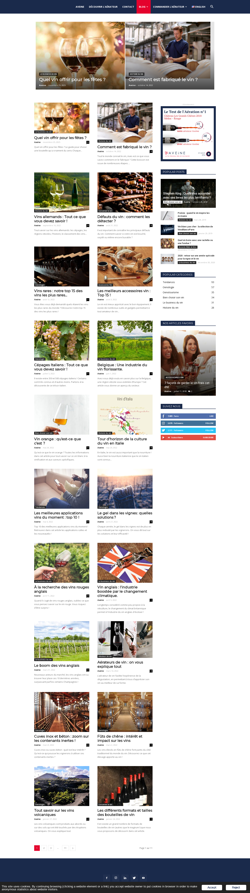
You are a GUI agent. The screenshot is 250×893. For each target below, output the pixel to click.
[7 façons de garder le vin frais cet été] (188, 363)
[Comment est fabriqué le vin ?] (169, 50)
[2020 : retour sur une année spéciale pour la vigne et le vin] (167, 259)
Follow (209, 423)
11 (65, 848)
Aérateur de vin (105, 656)
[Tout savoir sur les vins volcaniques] (61, 786)
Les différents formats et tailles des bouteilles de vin (124, 812)
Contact (128, 6)
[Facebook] (106, 878)
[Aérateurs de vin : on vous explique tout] (125, 639)
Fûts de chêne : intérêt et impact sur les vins (119, 738)
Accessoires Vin (105, 285)
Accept (211, 887)
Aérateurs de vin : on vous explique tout (120, 664)
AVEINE (80, 6)
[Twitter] (134, 878)
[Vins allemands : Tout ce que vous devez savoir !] (61, 192)
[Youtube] (143, 878)
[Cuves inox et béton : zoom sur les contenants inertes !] (61, 712)
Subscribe (208, 437)
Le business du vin (48, 74)
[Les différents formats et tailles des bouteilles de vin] (125, 786)
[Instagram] (115, 878)
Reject (236, 887)
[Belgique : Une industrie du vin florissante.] (125, 341)
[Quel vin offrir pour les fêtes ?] (80, 58)
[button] (212, 7)
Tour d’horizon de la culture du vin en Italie (122, 441)
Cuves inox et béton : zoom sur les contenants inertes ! (61, 738)
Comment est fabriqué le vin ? (124, 147)
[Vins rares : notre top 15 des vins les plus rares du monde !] (61, 266)
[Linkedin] (125, 878)
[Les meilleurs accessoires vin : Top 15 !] (125, 266)
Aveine (42, 85)
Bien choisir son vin (44, 433)
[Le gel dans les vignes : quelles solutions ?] (125, 489)
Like (211, 416)
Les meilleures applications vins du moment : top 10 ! (58, 515)
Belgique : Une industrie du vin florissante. (122, 367)
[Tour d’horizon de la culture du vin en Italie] (125, 415)
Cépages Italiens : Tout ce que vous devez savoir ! (61, 367)
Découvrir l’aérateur (103, 6)
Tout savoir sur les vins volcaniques (54, 812)
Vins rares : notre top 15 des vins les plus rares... (58, 293)
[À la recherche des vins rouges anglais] (61, 563)
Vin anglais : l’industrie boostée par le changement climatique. (122, 591)
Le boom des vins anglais (56, 665)
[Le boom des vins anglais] (61, 641)
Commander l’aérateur (168, 6)
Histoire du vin (136, 74)
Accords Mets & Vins (187, 247)
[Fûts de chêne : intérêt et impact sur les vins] (125, 712)
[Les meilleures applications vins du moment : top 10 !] (61, 489)
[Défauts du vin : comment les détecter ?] (125, 192)
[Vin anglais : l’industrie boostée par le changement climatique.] (125, 563)
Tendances (40, 507)
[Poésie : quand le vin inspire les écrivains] (167, 215)
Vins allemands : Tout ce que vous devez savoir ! (60, 219)
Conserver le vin (105, 211)
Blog (142, 6)
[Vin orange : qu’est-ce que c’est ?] (61, 415)
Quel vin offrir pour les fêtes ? (60, 138)
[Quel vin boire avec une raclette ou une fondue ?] (167, 243)
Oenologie (39, 285)
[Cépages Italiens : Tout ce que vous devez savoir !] (61, 341)
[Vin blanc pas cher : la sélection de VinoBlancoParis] (167, 230)
